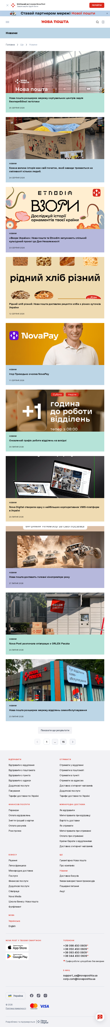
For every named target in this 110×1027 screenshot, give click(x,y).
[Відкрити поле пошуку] (97, 22)
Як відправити (67, 810)
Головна (10, 44)
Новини (64, 870)
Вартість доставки (70, 820)
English (12, 926)
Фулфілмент (15, 906)
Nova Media (15, 896)
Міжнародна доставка (21, 870)
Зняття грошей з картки (21, 820)
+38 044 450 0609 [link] (75, 955)
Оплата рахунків (17, 825)
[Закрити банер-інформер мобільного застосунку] (7, 5)
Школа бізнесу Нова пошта (23, 901)
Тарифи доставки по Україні (24, 795)
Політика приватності (16, 1008)
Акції (62, 891)
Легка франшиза (17, 865)
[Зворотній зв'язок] (100, 1017)
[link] (55, 13)
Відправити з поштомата (22, 770)
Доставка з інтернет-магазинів (76, 785)
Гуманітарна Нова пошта (73, 860)
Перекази (14, 810)
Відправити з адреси (20, 780)
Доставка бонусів (69, 875)
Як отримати (66, 825)
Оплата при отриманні (71, 835)
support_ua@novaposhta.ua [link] (80, 975)
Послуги (13, 875)
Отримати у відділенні (71, 765)
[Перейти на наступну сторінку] (72, 742)
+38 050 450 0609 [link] (75, 949)
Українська (14, 921)
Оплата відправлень (19, 815)
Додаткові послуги (19, 785)
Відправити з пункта (19, 775)
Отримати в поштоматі (72, 770)
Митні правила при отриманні (75, 830)
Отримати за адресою (72, 780)
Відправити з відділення (21, 765)
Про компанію (67, 865)
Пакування (14, 790)
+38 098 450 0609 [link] (75, 945)
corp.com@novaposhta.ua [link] (79, 978)
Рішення (13, 860)
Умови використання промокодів (77, 881)
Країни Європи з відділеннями (76, 841)
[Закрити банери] (107, 13)
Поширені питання (69, 886)
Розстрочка (15, 830)
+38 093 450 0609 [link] (75, 952)
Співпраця (14, 891)
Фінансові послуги (18, 881)
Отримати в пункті (69, 775)
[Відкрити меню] (7, 22)
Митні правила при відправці (75, 815)
